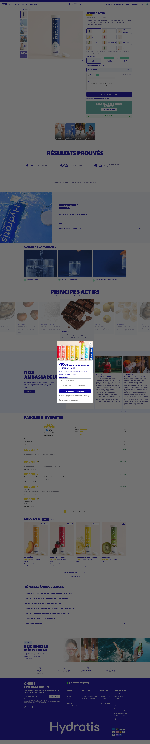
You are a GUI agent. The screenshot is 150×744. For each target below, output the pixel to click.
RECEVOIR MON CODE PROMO (75, 391)
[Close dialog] (90, 343)
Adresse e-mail (63, 377)
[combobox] (61, 385)
